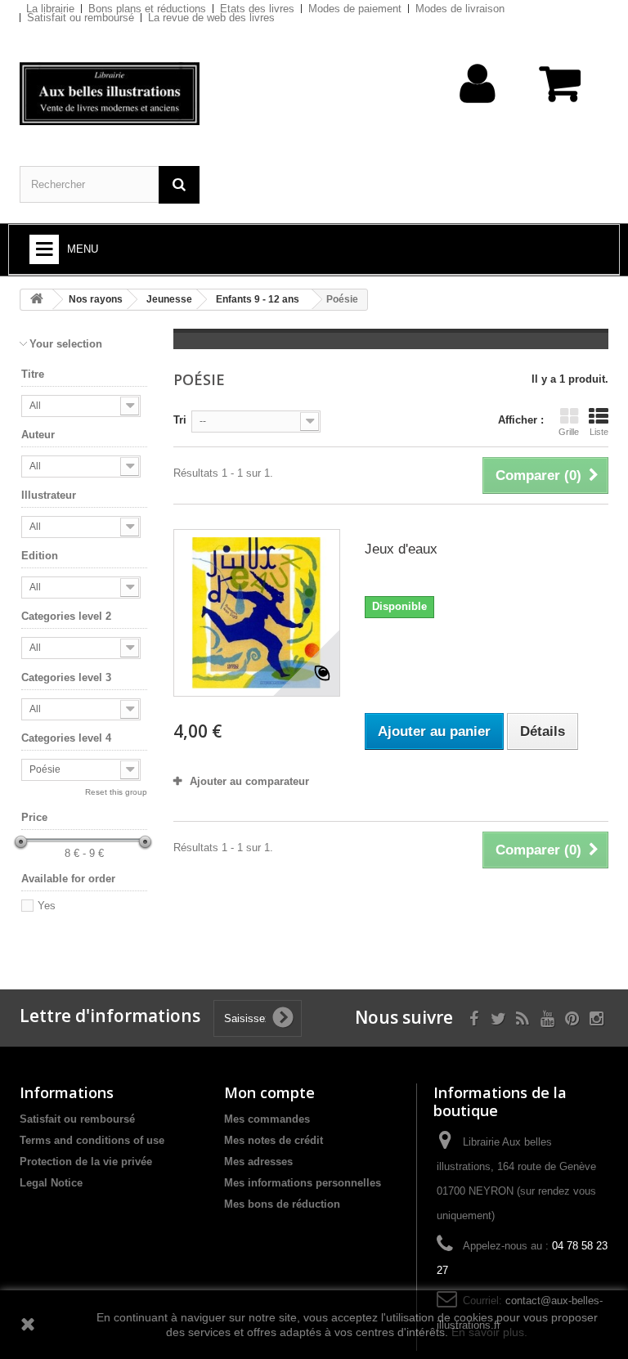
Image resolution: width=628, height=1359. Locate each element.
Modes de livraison (460, 8)
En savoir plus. (489, 1332)
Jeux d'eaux (401, 549)
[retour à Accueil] (36, 299)
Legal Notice (51, 1183)
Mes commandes (267, 1119)
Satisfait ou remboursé (80, 17)
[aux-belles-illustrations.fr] (110, 93)
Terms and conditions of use (92, 1140)
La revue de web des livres (211, 17)
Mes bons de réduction (282, 1204)
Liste (599, 432)
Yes (47, 905)
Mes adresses (258, 1161)
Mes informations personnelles (302, 1183)
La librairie (50, 8)
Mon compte (269, 1092)
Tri (179, 420)
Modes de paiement (354, 8)
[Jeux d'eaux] (257, 612)
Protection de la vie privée (86, 1161)
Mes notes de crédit (273, 1140)
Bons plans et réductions (147, 8)
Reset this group (116, 791)
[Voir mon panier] (561, 92)
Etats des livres (257, 8)
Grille (568, 432)
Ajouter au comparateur (249, 781)
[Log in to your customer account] (478, 109)
